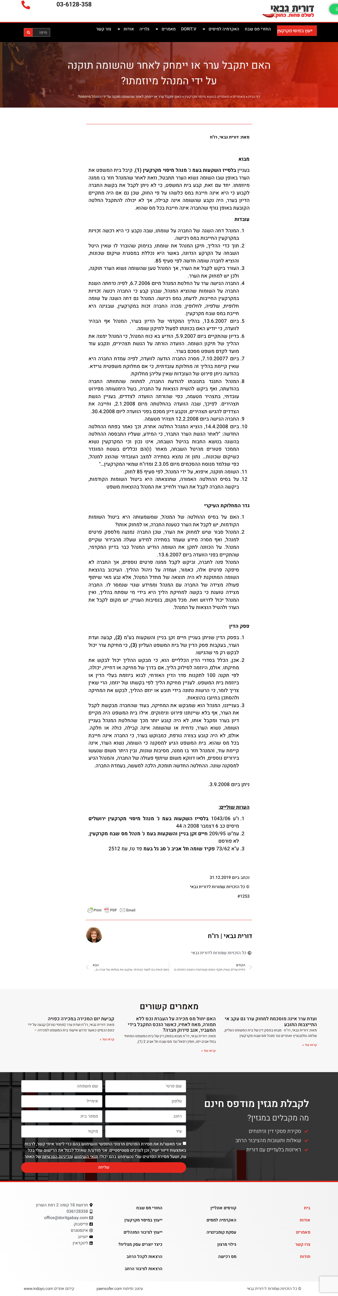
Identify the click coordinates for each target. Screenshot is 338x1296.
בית (307, 1208)
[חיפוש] (28, 32)
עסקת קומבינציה (221, 1232)
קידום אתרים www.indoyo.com (49, 1289)
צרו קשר (302, 1244)
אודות (129, 29)
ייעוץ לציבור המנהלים (143, 1232)
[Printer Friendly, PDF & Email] (111, 910)
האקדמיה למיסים (224, 29)
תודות (305, 1256)
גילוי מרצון (226, 1244)
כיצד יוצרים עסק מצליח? (140, 1244)
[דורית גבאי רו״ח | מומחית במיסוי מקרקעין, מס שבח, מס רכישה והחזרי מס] (260, 11)
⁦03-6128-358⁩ (74, 4)
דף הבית (254, 96)
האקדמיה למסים (221, 1220)
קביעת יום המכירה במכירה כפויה (81, 1018)
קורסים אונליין (223, 1208)
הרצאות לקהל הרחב (144, 1256)
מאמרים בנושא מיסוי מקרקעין (207, 96)
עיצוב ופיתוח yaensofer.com (119, 1289)
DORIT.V (188, 29)
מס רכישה (227, 1256)
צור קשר (103, 29)
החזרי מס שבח (258, 29)
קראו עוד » (309, 1045)
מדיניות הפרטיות (57, 1156)
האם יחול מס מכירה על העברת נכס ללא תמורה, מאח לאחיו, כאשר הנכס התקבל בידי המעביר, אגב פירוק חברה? (172, 1024)
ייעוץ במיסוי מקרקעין (294, 30)
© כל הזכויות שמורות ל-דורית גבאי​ (274, 1289)
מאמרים (169, 29)
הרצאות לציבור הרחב (143, 1269)
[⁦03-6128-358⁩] (25, 5)
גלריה (144, 29)
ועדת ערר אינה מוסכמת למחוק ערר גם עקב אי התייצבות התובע (271, 1021)
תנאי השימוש (86, 1156)
